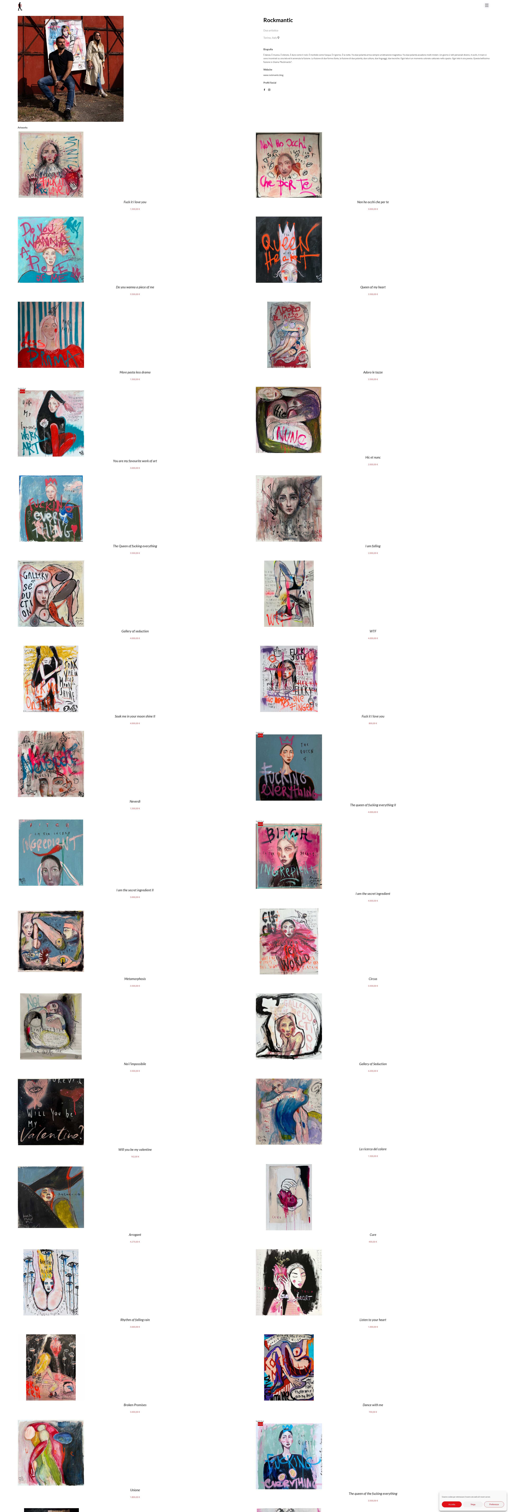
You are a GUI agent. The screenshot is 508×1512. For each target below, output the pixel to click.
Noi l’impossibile (135, 1064)
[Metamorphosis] (51, 910)
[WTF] (289, 562)
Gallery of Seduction (373, 1064)
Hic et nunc (373, 457)
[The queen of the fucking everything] (289, 1424)
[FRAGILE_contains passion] (51, 1510)
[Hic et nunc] (289, 388)
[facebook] (264, 90)
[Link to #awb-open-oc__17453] (486, 5)
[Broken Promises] (51, 1336)
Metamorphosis (135, 979)
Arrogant (135, 1235)
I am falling (372, 546)
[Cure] (289, 1166)
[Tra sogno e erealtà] (289, 1510)
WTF (373, 631)
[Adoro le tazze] (289, 303)
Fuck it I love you (135, 202)
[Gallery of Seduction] (289, 995)
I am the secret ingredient (373, 894)
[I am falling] (289, 477)
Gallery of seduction (135, 631)
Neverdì (135, 801)
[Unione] (51, 1421)
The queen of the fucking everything (373, 1493)
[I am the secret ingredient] (289, 825)
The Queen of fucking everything (135, 546)
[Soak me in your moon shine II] (51, 647)
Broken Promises (135, 1405)
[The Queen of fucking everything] (51, 477)
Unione (135, 1490)
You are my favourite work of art (135, 461)
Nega (473, 1504)
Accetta (451, 1504)
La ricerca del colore (373, 1149)
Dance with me (373, 1405)
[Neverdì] (51, 732)
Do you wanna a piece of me (135, 287)
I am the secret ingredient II (135, 890)
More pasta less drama (135, 372)
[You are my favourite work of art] (51, 392)
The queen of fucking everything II (373, 805)
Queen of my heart (373, 287)
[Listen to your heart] (289, 1251)
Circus (373, 979)
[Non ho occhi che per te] (289, 133)
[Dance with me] (289, 1336)
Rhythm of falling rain (135, 1320)
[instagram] (269, 90)
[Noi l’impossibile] (51, 995)
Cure (373, 1235)
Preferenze (494, 1504)
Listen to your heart (373, 1320)
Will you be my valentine (135, 1149)
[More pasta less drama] (51, 303)
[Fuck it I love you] (51, 133)
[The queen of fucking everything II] (289, 736)
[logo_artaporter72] (20, 2)
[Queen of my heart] (289, 218)
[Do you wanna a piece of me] (51, 218)
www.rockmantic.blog (273, 75)
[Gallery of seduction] (51, 562)
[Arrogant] (51, 1166)
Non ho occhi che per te (373, 202)
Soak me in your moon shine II (135, 716)
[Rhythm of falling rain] (51, 1251)
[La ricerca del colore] (289, 1080)
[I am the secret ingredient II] (51, 821)
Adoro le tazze (373, 372)
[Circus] (289, 910)
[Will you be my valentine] (51, 1080)
